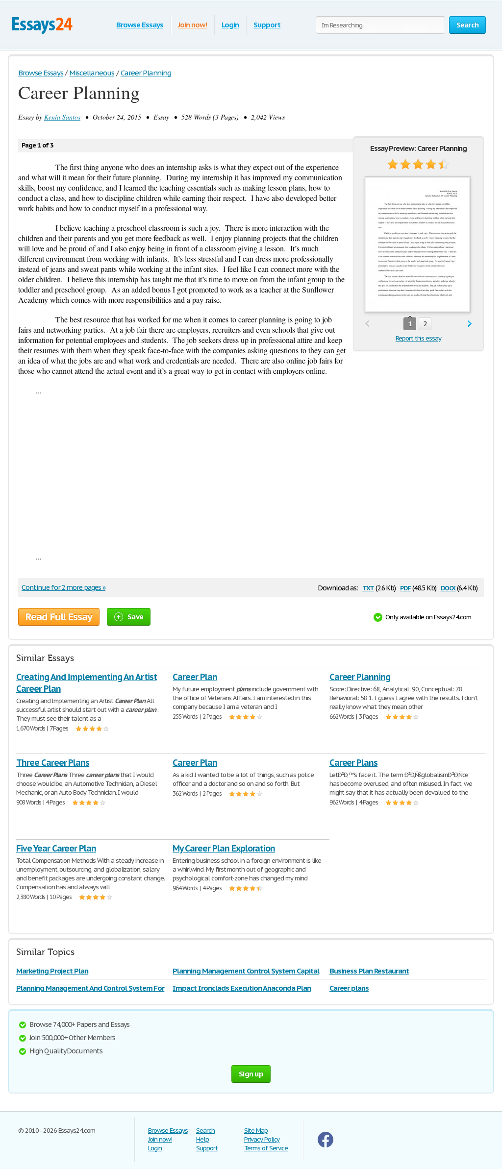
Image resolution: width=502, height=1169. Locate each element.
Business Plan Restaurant (369, 970)
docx (448, 587)
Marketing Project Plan (52, 970)
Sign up (251, 1073)
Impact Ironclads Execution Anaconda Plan (241, 988)
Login (230, 24)
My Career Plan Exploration (224, 848)
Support (266, 24)
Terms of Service (266, 1148)
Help (202, 1139)
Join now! (192, 24)
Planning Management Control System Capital (246, 970)
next (470, 324)
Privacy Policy (261, 1139)
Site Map (256, 1130)
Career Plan (195, 676)
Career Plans (353, 762)
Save (135, 616)
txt (368, 587)
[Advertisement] (251, 473)
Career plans (349, 988)
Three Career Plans (52, 762)
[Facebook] (325, 1145)
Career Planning (359, 676)
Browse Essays (139, 24)
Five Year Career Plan (56, 848)
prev (367, 324)
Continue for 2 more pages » (63, 587)
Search (205, 1130)
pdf (405, 587)
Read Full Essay (58, 616)
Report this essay (418, 338)
